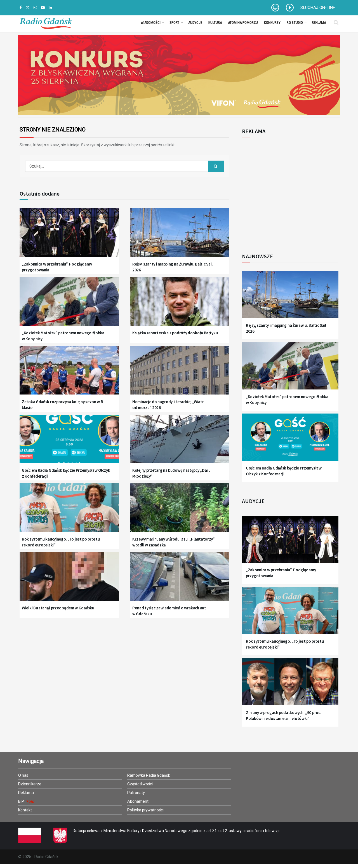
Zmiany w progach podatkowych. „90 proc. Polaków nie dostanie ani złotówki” (283, 715)
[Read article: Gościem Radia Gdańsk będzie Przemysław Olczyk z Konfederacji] (69, 442)
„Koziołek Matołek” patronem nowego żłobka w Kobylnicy (63, 335)
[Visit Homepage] (46, 22)
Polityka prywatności (145, 810)
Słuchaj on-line (317, 7)
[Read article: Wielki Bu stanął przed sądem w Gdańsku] (69, 580)
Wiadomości (151, 22)
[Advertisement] (288, 192)
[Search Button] (336, 22)
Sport (174, 22)
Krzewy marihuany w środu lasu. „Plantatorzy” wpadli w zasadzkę (173, 542)
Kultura (215, 22)
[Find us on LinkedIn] (50, 7)
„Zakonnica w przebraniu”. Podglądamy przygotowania (57, 267)
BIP (21, 801)
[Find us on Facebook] (21, 7)
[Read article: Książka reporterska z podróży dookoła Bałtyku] (179, 305)
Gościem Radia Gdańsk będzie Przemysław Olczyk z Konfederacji (66, 473)
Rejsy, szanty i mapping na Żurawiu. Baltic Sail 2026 (172, 267)
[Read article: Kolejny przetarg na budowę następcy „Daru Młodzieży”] (179, 442)
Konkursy (272, 22)
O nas (23, 775)
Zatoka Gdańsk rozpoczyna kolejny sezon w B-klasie (63, 404)
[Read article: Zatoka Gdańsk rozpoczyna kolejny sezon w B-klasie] (69, 374)
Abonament (138, 801)
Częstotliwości (140, 784)
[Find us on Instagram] (35, 7)
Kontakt (25, 810)
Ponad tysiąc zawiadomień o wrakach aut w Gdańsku (169, 610)
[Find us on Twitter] (28, 7)
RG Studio (295, 22)
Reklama (319, 22)
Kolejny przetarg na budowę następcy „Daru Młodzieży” (171, 473)
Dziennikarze (29, 784)
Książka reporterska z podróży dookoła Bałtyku (175, 332)
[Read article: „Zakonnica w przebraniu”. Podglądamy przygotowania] (69, 236)
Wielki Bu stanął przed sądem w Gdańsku (58, 608)
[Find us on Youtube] (43, 7)
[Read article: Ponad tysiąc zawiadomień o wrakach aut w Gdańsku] (179, 580)
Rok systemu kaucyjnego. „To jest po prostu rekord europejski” (61, 542)
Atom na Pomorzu (243, 22)
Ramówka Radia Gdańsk (148, 775)
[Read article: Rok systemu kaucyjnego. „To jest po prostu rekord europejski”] (69, 511)
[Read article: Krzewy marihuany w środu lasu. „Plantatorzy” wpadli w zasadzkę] (179, 511)
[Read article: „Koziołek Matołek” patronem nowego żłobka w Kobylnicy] (69, 305)
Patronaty (136, 792)
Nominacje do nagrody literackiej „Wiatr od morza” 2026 (168, 404)
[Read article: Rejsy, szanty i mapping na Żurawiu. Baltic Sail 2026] (179, 236)
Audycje (195, 22)
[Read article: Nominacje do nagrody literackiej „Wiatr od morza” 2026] (179, 374)
